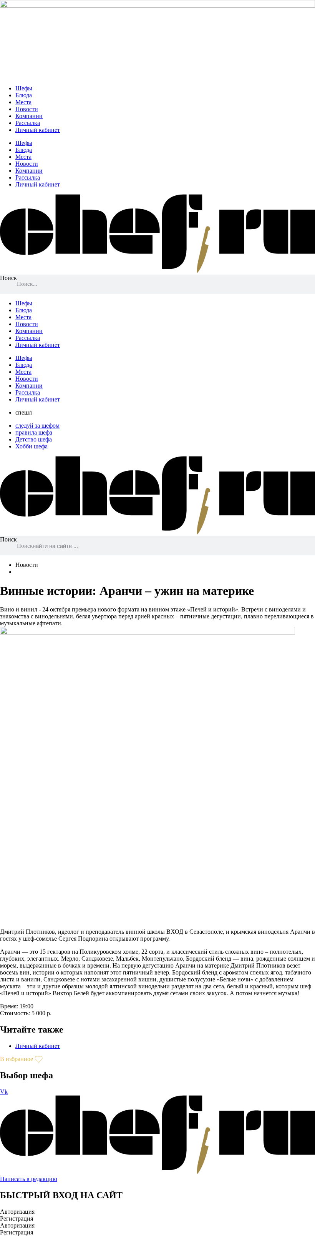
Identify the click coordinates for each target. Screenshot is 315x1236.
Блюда (23, 95)
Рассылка (27, 123)
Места (23, 102)
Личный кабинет (37, 130)
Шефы (23, 88)
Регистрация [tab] (16, 1218)
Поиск (8, 278)
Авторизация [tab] (17, 1211)
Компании (29, 116)
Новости (26, 109)
